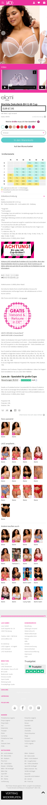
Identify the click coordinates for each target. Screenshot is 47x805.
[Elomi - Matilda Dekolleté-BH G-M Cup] (20, 34)
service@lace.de (6, 639)
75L (17, 178)
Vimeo (7, 708)
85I (30, 169)
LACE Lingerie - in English (9, 646)
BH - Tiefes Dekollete (31, 764)
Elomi (3, 733)
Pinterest (39, 708)
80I (23, 169)
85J (30, 172)
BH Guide (4, 672)
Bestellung (28, 626)
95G (42, 163)
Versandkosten (36, 786)
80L (23, 178)
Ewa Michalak (29, 720)
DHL (22, 699)
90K (36, 175)
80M (23, 181)
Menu (2, 2)
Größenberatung (37, 117)
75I (17, 169)
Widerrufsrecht (30, 631)
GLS (25, 699)
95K (42, 175)
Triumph (4, 731)
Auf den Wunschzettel (23, 146)
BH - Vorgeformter (30, 761)
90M (36, 181)
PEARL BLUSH (13, 125)
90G (36, 163)
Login (34, 2)
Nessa (27, 723)
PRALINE (20, 125)
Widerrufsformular (31, 634)
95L (42, 178)
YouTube (15, 708)
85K (30, 175)
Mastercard (27, 692)
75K (17, 175)
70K (10, 175)
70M (10, 181)
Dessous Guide (6, 677)
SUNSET (24, 125)
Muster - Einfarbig (6, 766)
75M (17, 181)
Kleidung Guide (6, 682)
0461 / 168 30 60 (12, 636)
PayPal (19, 692)
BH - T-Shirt (4, 776)
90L (36, 178)
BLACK (5, 125)
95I (43, 169)
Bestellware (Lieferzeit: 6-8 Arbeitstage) (15, 190)
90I (36, 169)
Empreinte (4, 728)
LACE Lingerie (29, 743)
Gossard (27, 738)
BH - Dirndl (28, 779)
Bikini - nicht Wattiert (31, 758)
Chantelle (28, 731)
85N (30, 184)
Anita (2, 746)
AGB (26, 657)
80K (23, 175)
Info (39, 788)
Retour (27, 639)
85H (30, 166)
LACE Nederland (6, 652)
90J (36, 172)
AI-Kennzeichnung (31, 646)
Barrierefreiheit (30, 649)
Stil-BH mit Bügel (30, 771)
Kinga (26, 736)
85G (29, 163)
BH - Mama (4, 779)
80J (23, 172)
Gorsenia (4, 736)
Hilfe (26, 641)
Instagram (31, 708)
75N (17, 184)
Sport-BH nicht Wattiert (32, 776)
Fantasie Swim (5, 743)
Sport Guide (5, 679)
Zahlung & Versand (31, 628)
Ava (2, 726)
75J (17, 172)
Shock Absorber (30, 733)
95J (43, 172)
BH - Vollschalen (6, 764)
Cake (26, 746)
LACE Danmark (5, 649)
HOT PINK (32, 125)
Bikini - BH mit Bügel (7, 769)
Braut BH (27, 774)
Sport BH (4, 774)
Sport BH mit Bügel (31, 766)
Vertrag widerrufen (31, 636)
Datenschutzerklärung (32, 652)
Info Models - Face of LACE (9, 669)
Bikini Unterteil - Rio (31, 769)
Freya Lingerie (5, 720)
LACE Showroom (6, 666)
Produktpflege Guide (8, 684)
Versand (24, 298)
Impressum (28, 654)
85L (30, 178)
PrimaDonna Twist (7, 738)
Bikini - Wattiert (29, 753)
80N (23, 184)
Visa (22, 692)
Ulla (2, 741)
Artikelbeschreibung (9, 196)
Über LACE (4, 664)
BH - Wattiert (5, 758)
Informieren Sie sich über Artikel (30, 415)
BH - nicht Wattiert (7, 753)
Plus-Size (4, 761)
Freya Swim (4, 723)
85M (29, 181)
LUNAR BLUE (28, 125)
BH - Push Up (29, 781)
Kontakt (27, 644)
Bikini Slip (4, 771)
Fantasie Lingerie (30, 741)
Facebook (23, 708)
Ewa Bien (27, 726)
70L (10, 178)
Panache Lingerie (30, 718)
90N (36, 184)
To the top (43, 792)
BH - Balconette (6, 756)
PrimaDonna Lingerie (8, 718)
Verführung (5, 781)
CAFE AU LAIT (9, 125)
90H (36, 166)
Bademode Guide (7, 674)
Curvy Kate (28, 728)
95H (42, 166)
